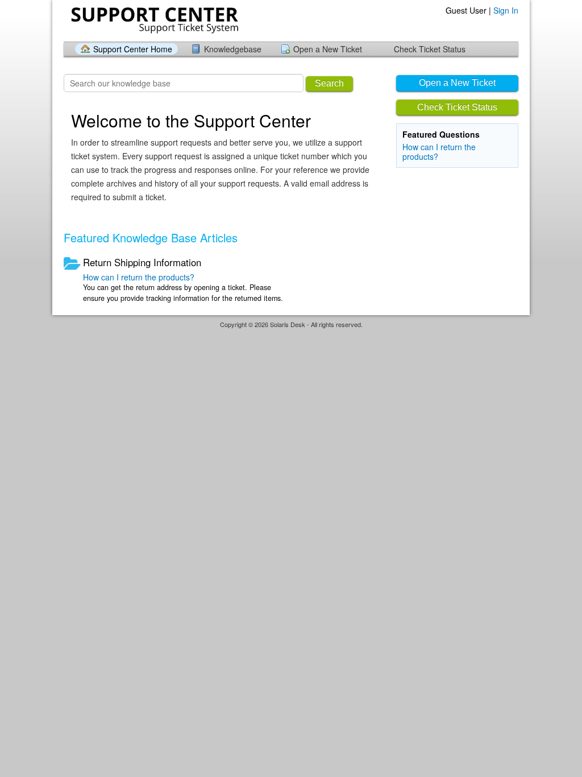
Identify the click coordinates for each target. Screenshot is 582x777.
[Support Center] (153, 20)
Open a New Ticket (327, 49)
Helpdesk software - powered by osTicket (291, 335)
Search (329, 83)
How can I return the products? (439, 151)
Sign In (505, 10)
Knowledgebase (232, 49)
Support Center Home (132, 49)
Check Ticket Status (429, 49)
